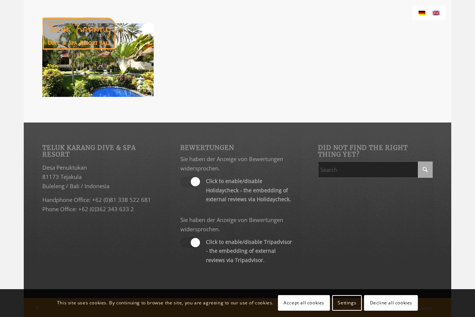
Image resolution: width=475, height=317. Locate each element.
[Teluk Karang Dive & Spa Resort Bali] (78, 33)
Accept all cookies (304, 303)
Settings (347, 303)
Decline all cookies (391, 303)
